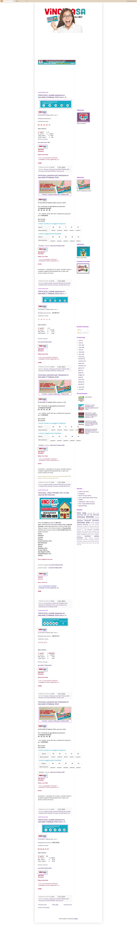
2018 (80, 352)
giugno (80, 372)
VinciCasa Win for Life (64, 284)
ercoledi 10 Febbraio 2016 (58, 772)
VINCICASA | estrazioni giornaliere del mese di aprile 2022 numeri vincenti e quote (92, 431)
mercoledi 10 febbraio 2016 (58, 524)
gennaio (80, 384)
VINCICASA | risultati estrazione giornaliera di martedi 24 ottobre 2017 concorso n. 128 (91, 415)
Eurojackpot (81, 493)
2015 (80, 387)
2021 (80, 345)
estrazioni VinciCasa (82, 532)
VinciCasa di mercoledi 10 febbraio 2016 (59, 696)
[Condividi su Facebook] (63, 167)
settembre (81, 365)
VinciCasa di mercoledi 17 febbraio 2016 (59, 369)
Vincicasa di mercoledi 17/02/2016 (47, 370)
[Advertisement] (68, 46)
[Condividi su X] (61, 167)
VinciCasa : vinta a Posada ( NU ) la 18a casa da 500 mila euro (53, 494)
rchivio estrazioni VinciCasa (92, 538)
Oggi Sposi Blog (82, 505)
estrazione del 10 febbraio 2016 (59, 603)
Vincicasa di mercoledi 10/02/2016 (47, 697)
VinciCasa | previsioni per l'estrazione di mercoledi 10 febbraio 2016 (53, 703)
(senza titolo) (88, 397)
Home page (55, 904)
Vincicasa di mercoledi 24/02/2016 (47, 171)
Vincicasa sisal (60, 171)
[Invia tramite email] (58, 167)
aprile (79, 377)
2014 (80, 389)
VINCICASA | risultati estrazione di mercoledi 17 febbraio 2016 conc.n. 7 (52, 292)
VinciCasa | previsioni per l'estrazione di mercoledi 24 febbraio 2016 (53, 176)
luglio (79, 370)
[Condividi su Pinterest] (64, 167)
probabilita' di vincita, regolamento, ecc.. (49, 159)
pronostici (50, 284)
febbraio (80, 382)
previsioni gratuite (48, 283)
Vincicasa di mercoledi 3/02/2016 (47, 900)
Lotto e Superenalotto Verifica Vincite (87, 497)
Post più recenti (42, 904)
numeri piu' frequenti (93, 532)
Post (80, 330)
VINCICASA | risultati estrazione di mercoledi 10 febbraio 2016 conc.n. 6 (52, 614)
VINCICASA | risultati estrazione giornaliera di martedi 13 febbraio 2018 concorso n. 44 (91, 423)
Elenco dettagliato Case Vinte (45, 559)
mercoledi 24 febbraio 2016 (44, 342)
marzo (80, 379)
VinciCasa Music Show (93, 513)
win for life (79, 544)
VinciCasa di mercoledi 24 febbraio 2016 (59, 169)
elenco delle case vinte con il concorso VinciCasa (88, 528)
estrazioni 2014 (80, 531)
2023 (80, 340)
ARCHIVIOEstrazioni (41, 253)
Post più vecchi (68, 904)
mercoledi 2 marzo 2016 (44, 142)
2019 (80, 349)
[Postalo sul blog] (60, 167)
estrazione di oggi (81, 529)
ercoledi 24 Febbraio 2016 (58, 245)
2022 (80, 342)
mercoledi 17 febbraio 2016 (55, 567)
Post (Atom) (46, 907)
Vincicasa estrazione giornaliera (88, 520)
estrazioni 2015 (87, 531)
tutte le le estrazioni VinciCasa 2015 (87, 541)
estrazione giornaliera (93, 529)
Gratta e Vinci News (83, 491)
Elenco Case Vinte (43, 154)
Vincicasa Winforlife (85, 517)
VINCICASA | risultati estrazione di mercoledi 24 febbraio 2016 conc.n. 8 (52, 96)
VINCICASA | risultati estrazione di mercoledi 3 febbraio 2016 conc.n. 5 (51, 821)
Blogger (76, 918)
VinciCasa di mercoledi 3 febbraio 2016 (59, 898)
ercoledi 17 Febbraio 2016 (58, 445)
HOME (40, 163)
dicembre (80, 358)
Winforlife (92, 522)
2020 (80, 347)
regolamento (79, 539)
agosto (80, 368)
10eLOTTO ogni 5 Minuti (84, 495)
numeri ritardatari (81, 534)
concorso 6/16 (47, 603)
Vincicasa (46, 169)
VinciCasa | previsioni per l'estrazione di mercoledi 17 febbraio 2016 (53, 376)
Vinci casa (81, 513)
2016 (80, 356)
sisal (84, 539)
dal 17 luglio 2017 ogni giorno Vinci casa (90, 526)
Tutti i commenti (83, 332)
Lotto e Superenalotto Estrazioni (86, 503)
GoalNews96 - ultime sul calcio (86, 501)
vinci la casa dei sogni (94, 543)
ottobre (80, 363)
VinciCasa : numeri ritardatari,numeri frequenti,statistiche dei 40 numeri (91, 407)
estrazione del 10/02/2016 (45, 605)
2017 (80, 354)
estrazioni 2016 (95, 531)
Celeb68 (80, 499)
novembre (81, 361)
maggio (80, 375)
